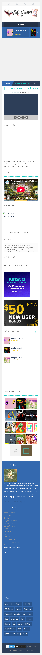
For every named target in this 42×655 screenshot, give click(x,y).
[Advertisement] (21, 59)
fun (22, 619)
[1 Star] (13, 92)
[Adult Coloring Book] (31, 439)
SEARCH (25, 4)
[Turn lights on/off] (15, 117)
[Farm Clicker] (10, 427)
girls (20, 624)
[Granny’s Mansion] (31, 415)
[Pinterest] (18, 501)
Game (7, 624)
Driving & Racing (9, 523)
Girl (14, 624)
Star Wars (7, 537)
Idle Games (8, 531)
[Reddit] (11, 501)
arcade (17, 614)
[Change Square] (26, 451)
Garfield (6, 529)
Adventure (28, 609)
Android (8, 614)
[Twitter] (8, 501)
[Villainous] (21, 415)
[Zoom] (11, 215)
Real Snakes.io (17, 348)
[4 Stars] (17, 92)
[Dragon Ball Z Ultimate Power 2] (7, 360)
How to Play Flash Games (13, 547)
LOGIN (8, 4)
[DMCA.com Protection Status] (16, 646)
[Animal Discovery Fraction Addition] (21, 427)
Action (18, 609)
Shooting (17, 634)
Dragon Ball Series (10, 521)
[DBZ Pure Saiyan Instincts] (10, 415)
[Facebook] (5, 501)
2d (25, 604)
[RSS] (24, 501)
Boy (24, 614)
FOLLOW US (33, 4)
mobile (26, 629)
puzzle (7, 634)
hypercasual (10, 629)
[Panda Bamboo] (21, 439)
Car (6, 619)
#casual (8, 604)
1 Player (17, 604)
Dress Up (14, 619)
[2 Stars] (14, 92)
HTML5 (28, 624)
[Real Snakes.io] (7, 350)
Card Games (8, 515)
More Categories (10, 539)
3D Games (9, 609)
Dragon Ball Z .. (17, 358)
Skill (25, 634)
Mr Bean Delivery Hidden (24, 83)
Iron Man (7, 534)
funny (29, 619)
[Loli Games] (21, 12)
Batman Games (9, 513)
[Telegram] (21, 501)
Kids (19, 629)
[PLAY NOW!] (10, 32)
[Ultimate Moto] (15, 451)
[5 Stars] (18, 92)
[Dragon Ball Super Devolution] (7, 340)
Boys (30, 614)
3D (29, 604)
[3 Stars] (15, 92)
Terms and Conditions (11, 542)
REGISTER (16, 4)
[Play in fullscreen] (23, 117)
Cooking (6, 518)
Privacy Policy (8, 545)
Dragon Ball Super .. (18, 338)
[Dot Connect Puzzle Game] (31, 427)
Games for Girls (9, 526)
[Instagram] (15, 501)
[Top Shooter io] (10, 439)
